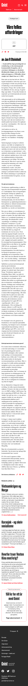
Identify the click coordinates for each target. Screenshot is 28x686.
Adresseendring (7, 647)
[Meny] (25, 5)
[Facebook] (3, 672)
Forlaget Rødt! (6, 656)
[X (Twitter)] (8, 672)
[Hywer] (4, 5)
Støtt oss (8, 9)
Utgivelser (5, 644)
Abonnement (18, 9)
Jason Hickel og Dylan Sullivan (13, 583)
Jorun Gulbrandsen (9, 515)
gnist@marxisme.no (8, 681)
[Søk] (22, 5)
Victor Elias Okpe (9, 547)
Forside (4, 637)
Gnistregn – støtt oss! (8, 653)
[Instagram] (13, 672)
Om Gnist (4, 640)
